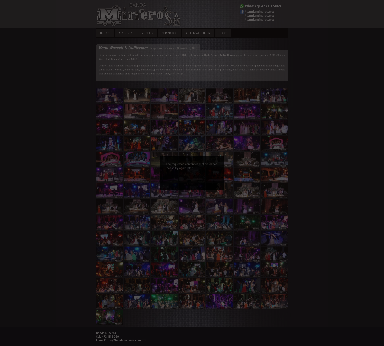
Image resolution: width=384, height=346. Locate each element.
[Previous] (174, 166)
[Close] (224, 155)
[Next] (209, 166)
